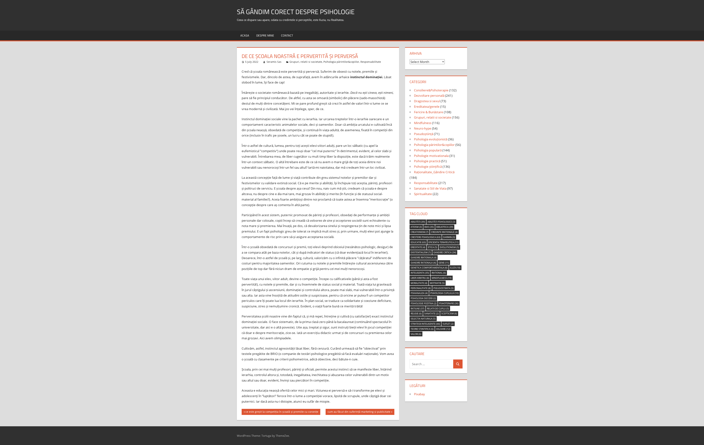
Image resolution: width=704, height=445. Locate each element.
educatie (418, 242)
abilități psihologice (441, 221)
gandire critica (444, 252)
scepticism (449, 313)
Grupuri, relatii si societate (305, 61)
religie (416, 313)
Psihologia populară (428, 150)
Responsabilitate (370, 61)
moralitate (419, 283)
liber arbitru (420, 277)
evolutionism (449, 247)
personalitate (421, 288)
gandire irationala (424, 257)
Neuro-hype (422, 128)
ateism (416, 226)
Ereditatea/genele (426, 106)
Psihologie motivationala (431, 156)
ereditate (418, 247)
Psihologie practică (427, 161)
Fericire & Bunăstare (428, 112)
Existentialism (421, 252)
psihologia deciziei (423, 298)
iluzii (455, 267)
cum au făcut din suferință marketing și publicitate (358, 412)
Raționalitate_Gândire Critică (434, 172)
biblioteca (444, 226)
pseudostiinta (443, 288)
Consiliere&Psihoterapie (431, 90)
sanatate (431, 313)
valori (416, 334)
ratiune (417, 308)
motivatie (437, 283)
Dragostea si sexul (427, 101)
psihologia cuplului (444, 293)
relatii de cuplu (438, 308)
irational (439, 272)
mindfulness (442, 277)
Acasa (244, 35)
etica (432, 247)
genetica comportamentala (429, 267)
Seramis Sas (274, 61)
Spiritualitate (423, 194)
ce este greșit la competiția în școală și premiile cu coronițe (281, 412)
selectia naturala (423, 318)
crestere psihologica (426, 237)
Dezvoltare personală (429, 95)
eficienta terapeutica (443, 242)
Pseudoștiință (423, 134)
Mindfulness (422, 123)
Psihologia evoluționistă (430, 139)
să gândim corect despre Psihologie (296, 12)
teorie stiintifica (422, 328)
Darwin (449, 237)
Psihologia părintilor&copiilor (341, 61)
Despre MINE (265, 35)
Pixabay (419, 394)
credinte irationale (444, 232)
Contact (287, 35)
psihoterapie (449, 303)
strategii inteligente (425, 323)
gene (444, 262)
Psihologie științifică (428, 166)
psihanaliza (419, 293)
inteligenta (420, 272)
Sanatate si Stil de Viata (430, 188)
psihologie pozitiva (424, 303)
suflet (448, 323)
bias (429, 226)
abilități (418, 221)
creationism (419, 232)
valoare (443, 328)
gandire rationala (423, 262)
